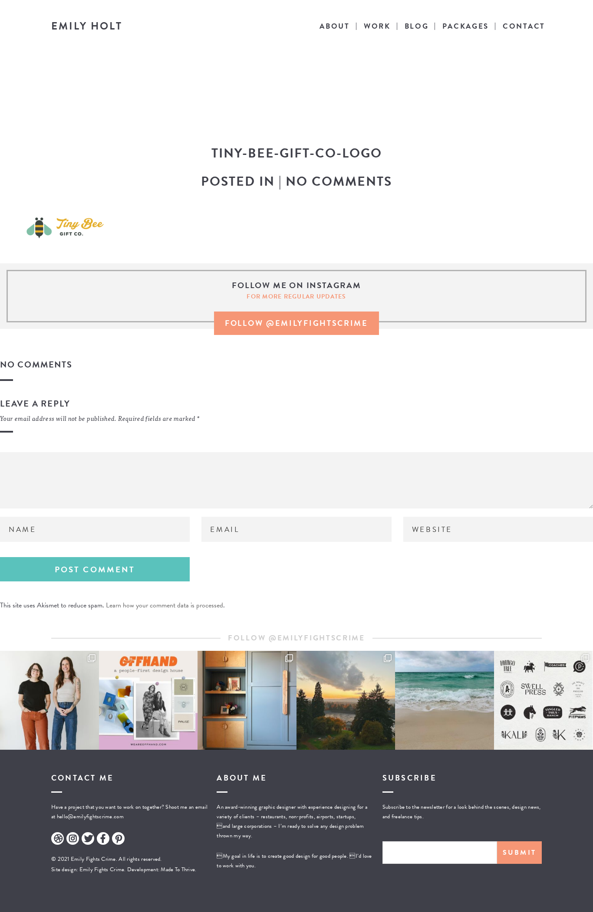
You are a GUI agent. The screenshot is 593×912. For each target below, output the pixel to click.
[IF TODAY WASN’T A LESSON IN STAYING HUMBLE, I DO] (49, 700)
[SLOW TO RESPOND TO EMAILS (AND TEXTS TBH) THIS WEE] (444, 700)
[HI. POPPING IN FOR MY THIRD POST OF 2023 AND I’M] (345, 700)
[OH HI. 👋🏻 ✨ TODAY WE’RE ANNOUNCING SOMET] (148, 700)
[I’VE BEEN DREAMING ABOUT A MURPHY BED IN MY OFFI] (247, 700)
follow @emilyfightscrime (296, 323)
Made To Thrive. (177, 869)
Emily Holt (86, 26)
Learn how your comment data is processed (164, 605)
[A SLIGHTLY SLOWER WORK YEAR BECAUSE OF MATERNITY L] (543, 700)
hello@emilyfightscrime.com (90, 816)
